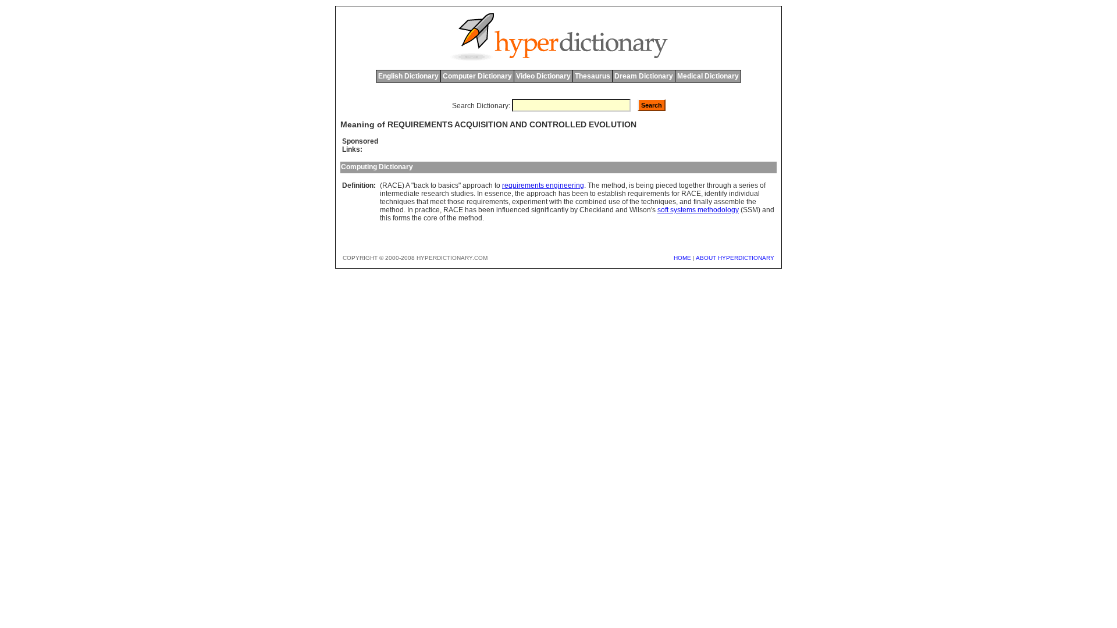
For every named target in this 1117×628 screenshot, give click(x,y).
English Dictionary (408, 76)
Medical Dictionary (708, 76)
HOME (682, 258)
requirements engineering (543, 185)
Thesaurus (592, 76)
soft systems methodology (698, 210)
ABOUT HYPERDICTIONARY (735, 258)
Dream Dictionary (643, 76)
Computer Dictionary (477, 76)
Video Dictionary (543, 76)
